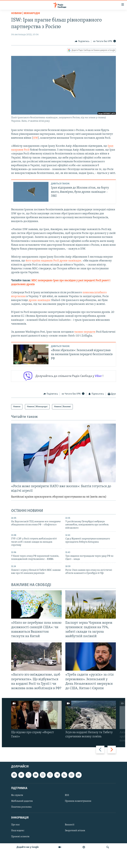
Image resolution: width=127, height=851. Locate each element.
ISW (35, 138)
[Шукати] (107, 847)
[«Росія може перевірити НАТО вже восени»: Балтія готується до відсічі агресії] (63, 453)
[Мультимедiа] (59, 847)
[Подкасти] (83, 847)
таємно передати (84, 332)
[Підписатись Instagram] (43, 775)
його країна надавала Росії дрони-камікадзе (53, 260)
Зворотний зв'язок (75, 830)
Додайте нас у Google (28, 847)
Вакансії (69, 825)
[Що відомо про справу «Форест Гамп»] (36, 715)
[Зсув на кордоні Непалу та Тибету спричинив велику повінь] (90, 715)
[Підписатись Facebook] (14, 775)
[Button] (82, 41)
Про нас (15, 825)
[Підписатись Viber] (50, 775)
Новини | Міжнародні (25, 13)
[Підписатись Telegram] (57, 775)
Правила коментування (78, 801)
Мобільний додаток (22, 801)
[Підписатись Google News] (21, 775)
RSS (67, 795)
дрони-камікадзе (39, 300)
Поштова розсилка (21, 807)
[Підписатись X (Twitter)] (28, 775)
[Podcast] (71, 775)
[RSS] (64, 775)
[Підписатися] (78, 775)
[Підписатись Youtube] (36, 775)
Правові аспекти (20, 836)
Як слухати (17, 795)
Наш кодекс (17, 830)
